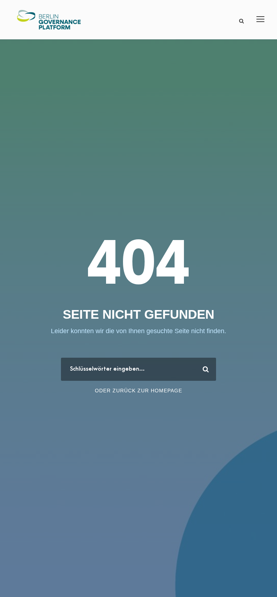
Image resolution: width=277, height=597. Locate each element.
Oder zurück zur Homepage (138, 390)
